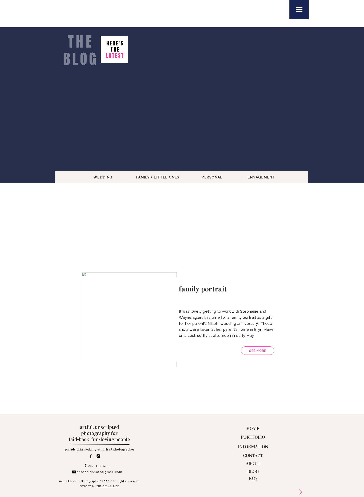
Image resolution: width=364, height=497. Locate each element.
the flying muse (107, 486)
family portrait (203, 289)
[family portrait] (129, 319)
